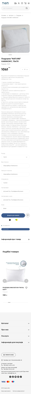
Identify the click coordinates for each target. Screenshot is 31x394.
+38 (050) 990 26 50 (8, 369)
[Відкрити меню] (29, 3)
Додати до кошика (13, 215)
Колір (2, 204)
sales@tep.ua (12, 373)
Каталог (11, 15)
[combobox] (15, 8)
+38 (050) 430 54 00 (9, 365)
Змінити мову (9, 354)
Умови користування (5, 391)
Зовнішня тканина (6, 170)
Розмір (3, 153)
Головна (3, 15)
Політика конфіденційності (18, 391)
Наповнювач (5, 187)
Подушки (18, 15)
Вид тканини (5, 162)
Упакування (4, 179)
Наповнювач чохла (6, 196)
